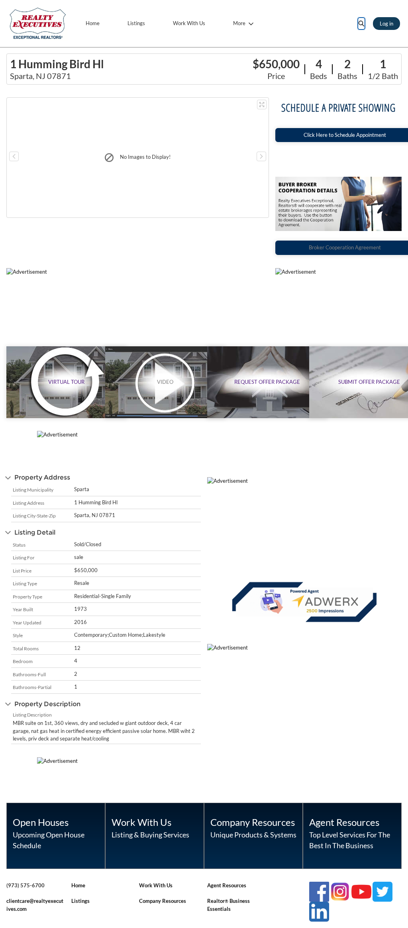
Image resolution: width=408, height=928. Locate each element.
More (239, 23)
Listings (136, 23)
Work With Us (189, 23)
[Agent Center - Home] (38, 23)
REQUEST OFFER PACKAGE (267, 382)
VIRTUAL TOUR (66, 382)
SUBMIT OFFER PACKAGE (369, 382)
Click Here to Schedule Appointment (345, 135)
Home (93, 23)
